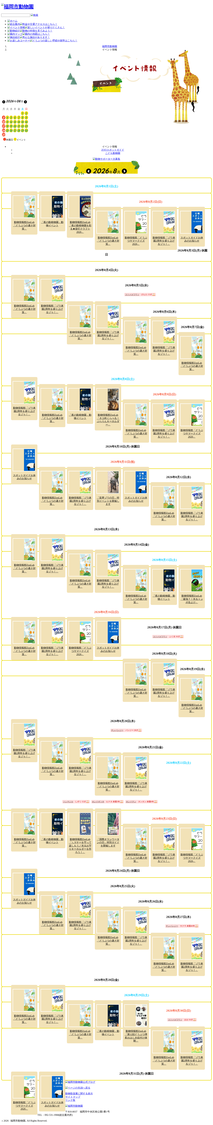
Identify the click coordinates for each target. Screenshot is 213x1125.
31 (3, 134)
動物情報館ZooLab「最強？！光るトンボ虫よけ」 (192, 599)
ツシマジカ (68, 801)
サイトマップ (72, 1096)
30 (26, 130)
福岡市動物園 (109, 46)
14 (18, 121)
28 (18, 130)
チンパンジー (117, 730)
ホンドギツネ (98, 801)
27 (14, 130)
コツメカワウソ (132, 294)
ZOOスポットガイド (112, 150)
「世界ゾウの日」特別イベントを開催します (108, 501)
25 (7, 130)
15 (22, 121)
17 (3, 126)
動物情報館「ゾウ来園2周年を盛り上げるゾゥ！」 (164, 241)
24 (3, 130)
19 (11, 126)
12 (11, 121)
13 (15, 121)
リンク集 (70, 1100)
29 (22, 130)
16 (26, 121)
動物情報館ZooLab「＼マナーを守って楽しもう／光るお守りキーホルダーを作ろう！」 (80, 846)
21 (18, 126)
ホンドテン (131, 801)
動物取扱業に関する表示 (79, 1093)
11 (7, 121)
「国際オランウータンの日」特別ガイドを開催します (108, 842)
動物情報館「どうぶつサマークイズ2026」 (136, 241)
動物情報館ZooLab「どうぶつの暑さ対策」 (24, 225)
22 (22, 126)
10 (3, 121)
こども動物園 (112, 153)
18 (7, 126)
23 (26, 126)
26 (11, 130)
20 (14, 126)
